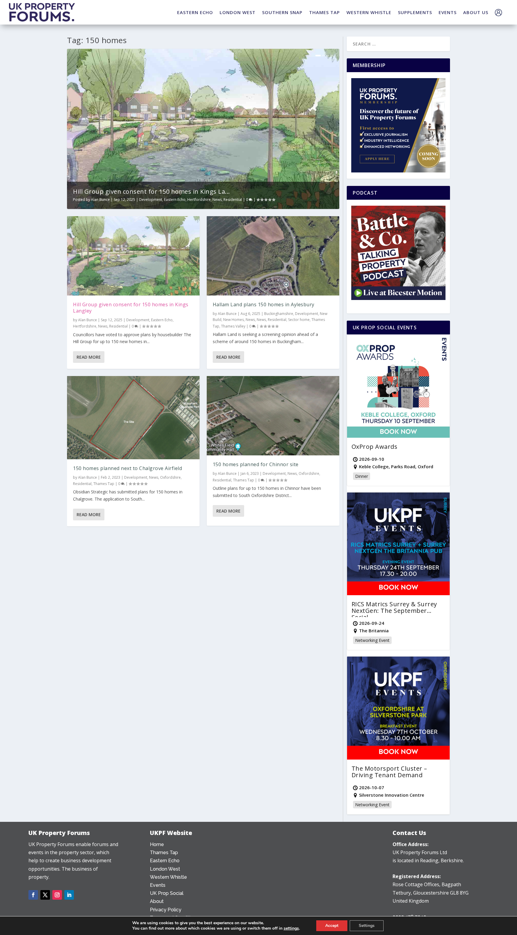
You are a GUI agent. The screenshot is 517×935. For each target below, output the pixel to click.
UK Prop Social (166, 893)
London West (165, 869)
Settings (367, 925)
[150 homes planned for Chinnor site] (273, 416)
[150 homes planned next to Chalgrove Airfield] (133, 417)
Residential (232, 199)
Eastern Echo (174, 199)
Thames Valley (233, 326)
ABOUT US (475, 12)
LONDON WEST (238, 12)
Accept (331, 925)
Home (157, 844)
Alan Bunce (100, 199)
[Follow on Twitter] (45, 895)
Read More (89, 357)
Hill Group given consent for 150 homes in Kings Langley (130, 307)
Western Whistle (168, 877)
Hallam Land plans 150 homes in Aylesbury (263, 304)
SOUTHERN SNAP (282, 12)
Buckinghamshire (278, 313)
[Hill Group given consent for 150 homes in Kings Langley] (133, 256)
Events (157, 885)
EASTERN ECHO (195, 12)
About (157, 901)
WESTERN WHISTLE (368, 12)
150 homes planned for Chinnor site (256, 464)
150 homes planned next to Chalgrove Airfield (127, 468)
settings (291, 928)
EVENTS (448, 12)
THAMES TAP (324, 12)
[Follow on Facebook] (33, 895)
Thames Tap (103, 483)
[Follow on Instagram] (57, 895)
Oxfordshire (170, 477)
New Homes (233, 319)
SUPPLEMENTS (415, 12)
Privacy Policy (165, 910)
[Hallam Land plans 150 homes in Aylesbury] (273, 256)
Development (150, 199)
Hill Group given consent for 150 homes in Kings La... (151, 191)
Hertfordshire (199, 199)
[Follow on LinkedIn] (69, 895)
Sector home (299, 319)
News (217, 199)
